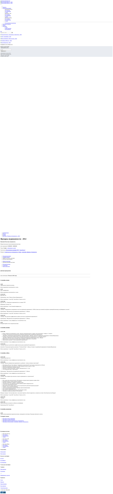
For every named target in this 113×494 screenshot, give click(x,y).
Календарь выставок (7, 8)
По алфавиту (3, 460)
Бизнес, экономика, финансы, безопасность (28, 252)
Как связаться (8, 29)
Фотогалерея (3, 451)
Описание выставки (7, 256)
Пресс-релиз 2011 (6, 266)
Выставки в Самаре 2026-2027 (9, 419)
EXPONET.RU (6, 232)
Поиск (4, 25)
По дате (2, 458)
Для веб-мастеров (4, 487)
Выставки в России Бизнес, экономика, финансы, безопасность (15, 421)
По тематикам (8, 11)
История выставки (6, 264)
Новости (4, 7)
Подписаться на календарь (10, 23)
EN (1, 31)
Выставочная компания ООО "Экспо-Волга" (15, 250)
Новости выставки (6, 261)
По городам (7, 10)
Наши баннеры (8, 28)
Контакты (5, 26)
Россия (4, 233)
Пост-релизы (3, 453)
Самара (4, 234)
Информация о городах (5, 475)
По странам (7, 14)
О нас (6, 27)
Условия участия (6, 257)
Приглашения (3, 469)
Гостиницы (2, 471)
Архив (6, 12)
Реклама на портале (7, 24)
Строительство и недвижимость (11, 252)
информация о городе (11, 248)
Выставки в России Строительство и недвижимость (13, 420)
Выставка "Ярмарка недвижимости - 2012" (11, 236)
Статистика (5, 265)
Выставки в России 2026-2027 (9, 418)
